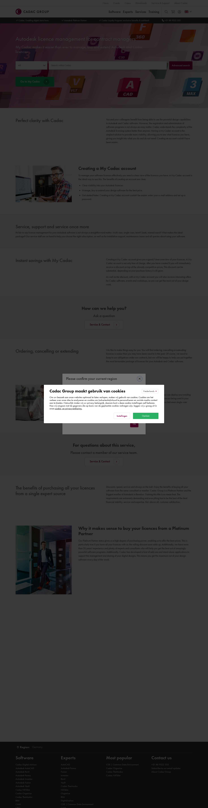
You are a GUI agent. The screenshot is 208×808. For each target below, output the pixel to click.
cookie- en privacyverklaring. (68, 408)
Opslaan (146, 415)
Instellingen (122, 416)
